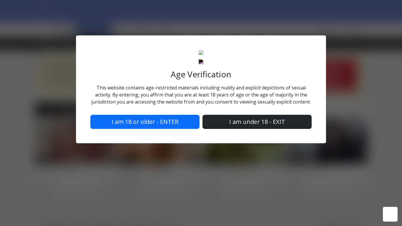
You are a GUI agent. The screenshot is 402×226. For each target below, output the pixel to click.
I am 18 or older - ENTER (145, 122)
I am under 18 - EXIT (257, 122)
